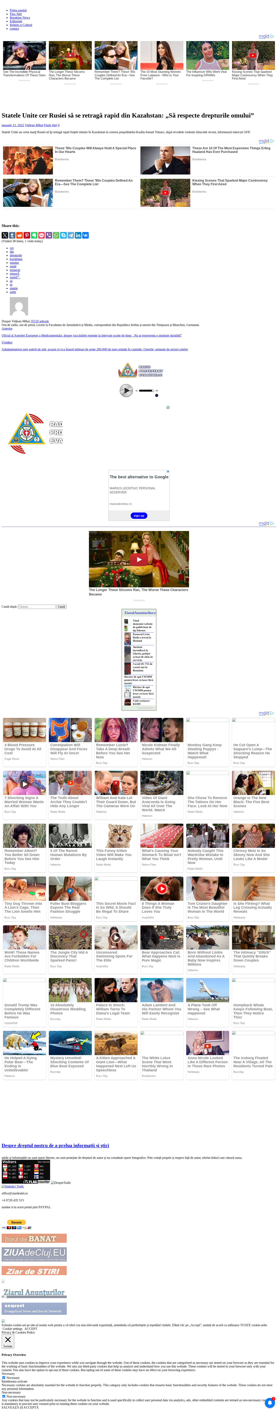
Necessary (13, 1377)
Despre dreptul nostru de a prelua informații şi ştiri (55, 1145)
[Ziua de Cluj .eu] (34, 1260)
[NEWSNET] (34, 1313)
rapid (13, 266)
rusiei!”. (15, 277)
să (11, 281)
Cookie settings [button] (12, 1328)
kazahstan (16, 259)
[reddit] (19, 235)
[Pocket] (41, 235)
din (12, 251)
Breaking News (20, 17)
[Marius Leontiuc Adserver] (3, 1321)
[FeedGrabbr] (139, 708)
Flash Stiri (50, 125)
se (11, 284)
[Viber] (49, 235)
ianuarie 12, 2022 (13, 125)
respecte (15, 270)
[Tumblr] (12, 235)
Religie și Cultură (21, 25)
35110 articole (40, 321)
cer (12, 248)
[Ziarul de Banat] (34, 1241)
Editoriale (16, 21)
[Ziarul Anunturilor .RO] (34, 1297)
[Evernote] (34, 235)
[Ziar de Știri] (34, 1274)
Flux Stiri (16, 14)
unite (13, 292)
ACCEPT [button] (30, 1328)
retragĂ (15, 273)
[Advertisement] (97, 97)
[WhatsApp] (56, 235)
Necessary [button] (8, 1373)
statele (14, 288)
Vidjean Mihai (34, 125)
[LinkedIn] (78, 235)
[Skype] (63, 235)
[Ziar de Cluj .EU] (3, 1281)
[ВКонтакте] (85, 235)
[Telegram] (71, 235)
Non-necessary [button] (11, 1392)
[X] (5, 235)
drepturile (16, 255)
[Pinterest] (27, 235)
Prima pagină (18, 10)
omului (14, 262)
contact (14, 28)
